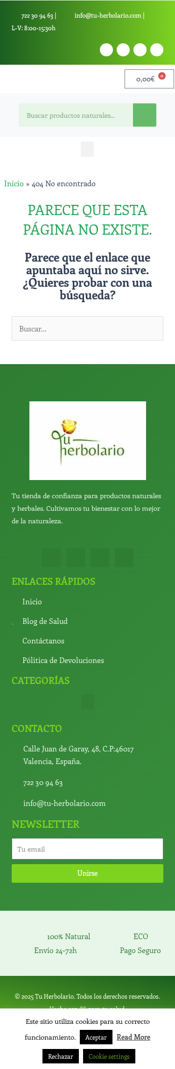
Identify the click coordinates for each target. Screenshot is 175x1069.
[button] (87, 149)
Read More (133, 1037)
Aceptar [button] (96, 1037)
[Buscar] (144, 115)
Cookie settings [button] (109, 1056)
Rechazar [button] (60, 1056)
